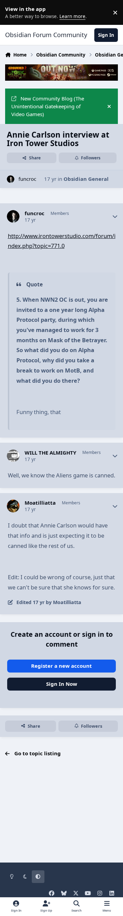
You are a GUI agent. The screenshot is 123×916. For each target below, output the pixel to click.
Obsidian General (86, 178)
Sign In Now (61, 683)
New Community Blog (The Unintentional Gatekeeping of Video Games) (47, 106)
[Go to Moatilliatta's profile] (13, 506)
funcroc (27, 178)
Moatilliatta (40, 503)
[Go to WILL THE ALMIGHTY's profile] (13, 455)
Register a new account (61, 665)
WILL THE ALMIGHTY (50, 452)
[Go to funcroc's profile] (11, 179)
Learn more (13, 12)
